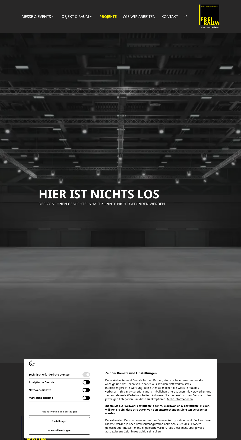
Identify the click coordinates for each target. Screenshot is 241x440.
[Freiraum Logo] (209, 17)
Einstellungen (59, 421)
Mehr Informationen (180, 399)
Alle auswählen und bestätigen (59, 411)
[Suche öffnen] (186, 16)
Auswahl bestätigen (59, 430)
